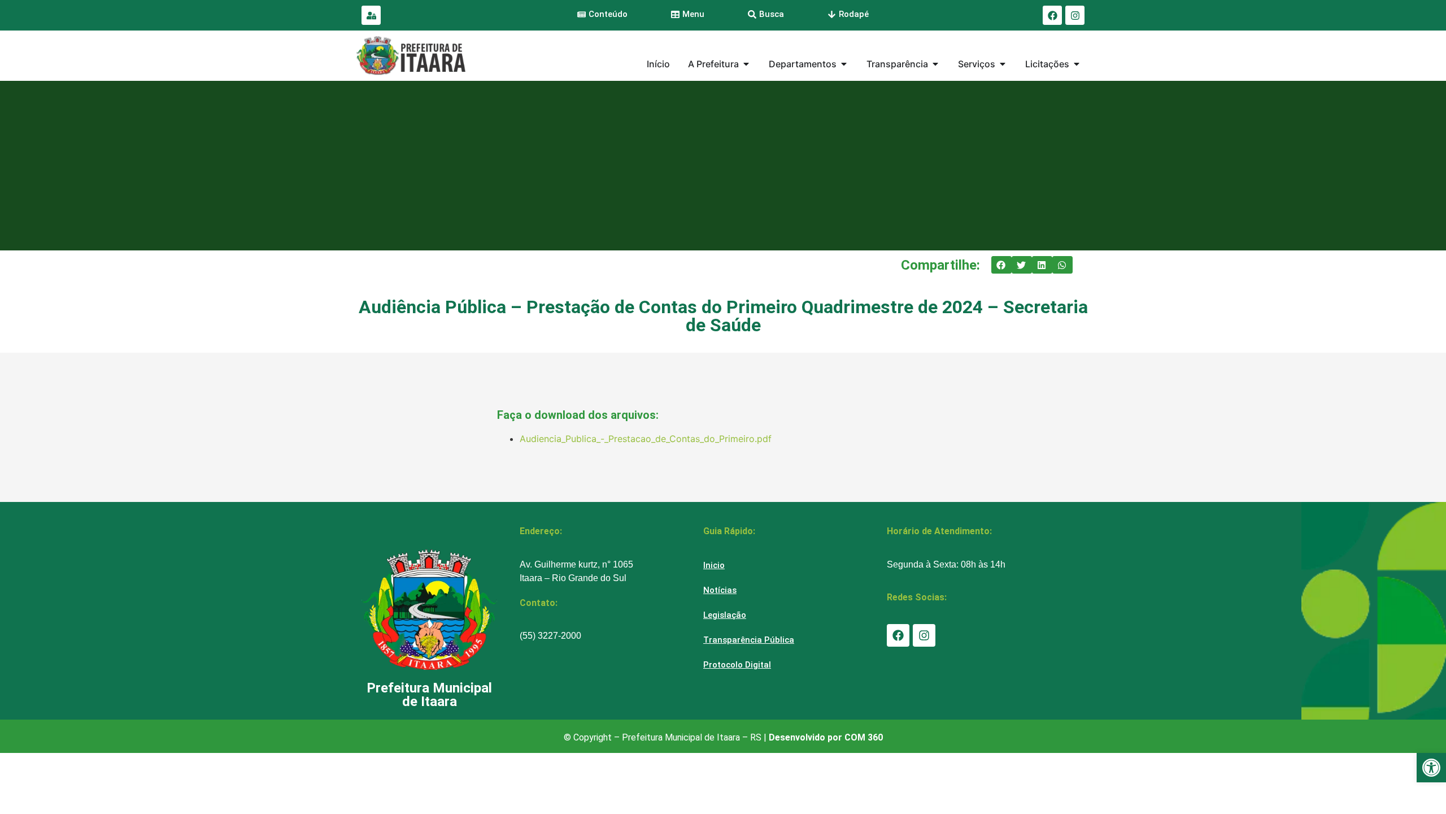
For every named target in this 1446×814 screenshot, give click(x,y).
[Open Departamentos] (843, 64)
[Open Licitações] (1076, 64)
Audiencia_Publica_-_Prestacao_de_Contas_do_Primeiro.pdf (646, 438)
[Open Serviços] (1002, 64)
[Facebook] (1052, 15)
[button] (1001, 265)
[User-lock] (371, 15)
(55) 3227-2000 (550, 635)
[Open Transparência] (935, 64)
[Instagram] (1074, 15)
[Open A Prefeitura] (746, 64)
